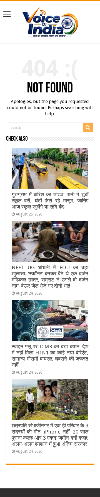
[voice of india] (50, 21)
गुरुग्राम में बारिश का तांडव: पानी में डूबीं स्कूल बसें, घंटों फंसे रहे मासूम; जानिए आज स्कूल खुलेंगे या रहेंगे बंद (50, 201)
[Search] (88, 127)
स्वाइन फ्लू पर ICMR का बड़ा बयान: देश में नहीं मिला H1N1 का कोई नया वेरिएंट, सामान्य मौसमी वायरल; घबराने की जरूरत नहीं (50, 356)
